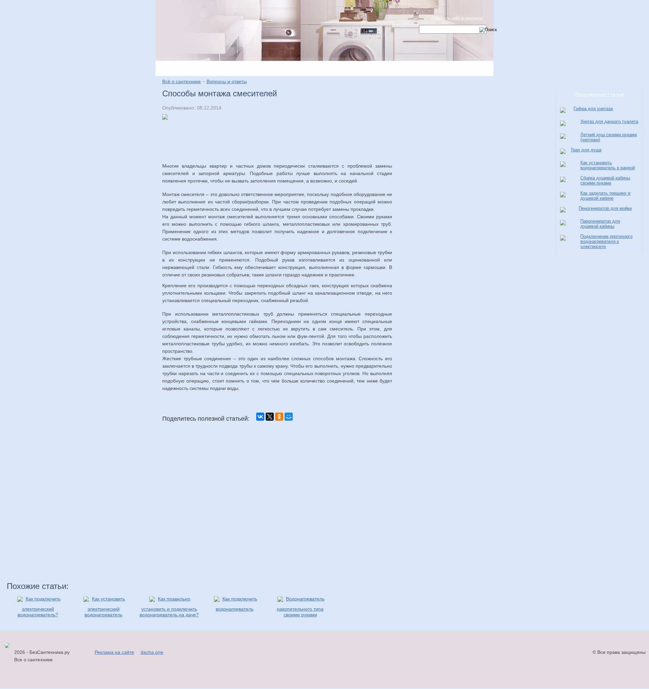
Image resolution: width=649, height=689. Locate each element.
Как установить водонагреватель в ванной (607, 165)
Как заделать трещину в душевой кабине (605, 196)
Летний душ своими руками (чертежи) (608, 137)
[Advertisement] (277, 149)
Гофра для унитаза (593, 108)
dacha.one (152, 652)
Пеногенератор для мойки (605, 208)
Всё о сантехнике (181, 81)
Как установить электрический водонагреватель (105, 606)
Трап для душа (586, 149)
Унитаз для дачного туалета (609, 121)
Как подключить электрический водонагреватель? (39, 606)
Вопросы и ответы (227, 81)
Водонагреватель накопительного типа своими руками (300, 606)
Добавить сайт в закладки (457, 18)
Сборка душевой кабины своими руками (605, 180)
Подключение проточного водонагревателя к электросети (606, 241)
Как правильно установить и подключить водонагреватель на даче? (169, 606)
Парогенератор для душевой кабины (600, 224)
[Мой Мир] (289, 417)
